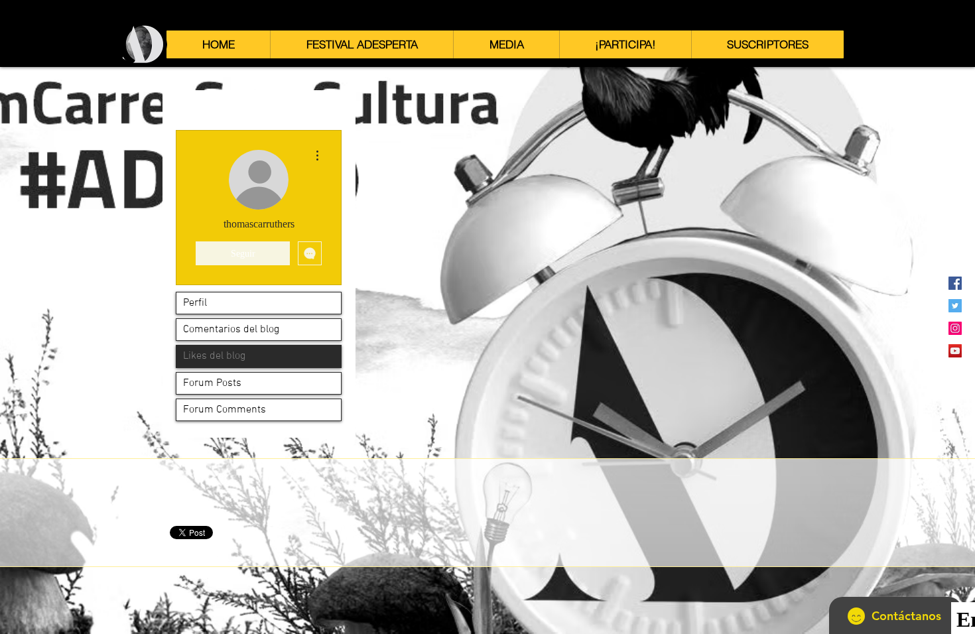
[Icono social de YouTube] (955, 350)
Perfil (195, 303)
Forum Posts (212, 383)
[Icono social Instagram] (955, 328)
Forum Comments (224, 409)
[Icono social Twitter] (955, 305)
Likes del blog (214, 356)
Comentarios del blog (231, 329)
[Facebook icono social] (955, 283)
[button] (361, 44)
